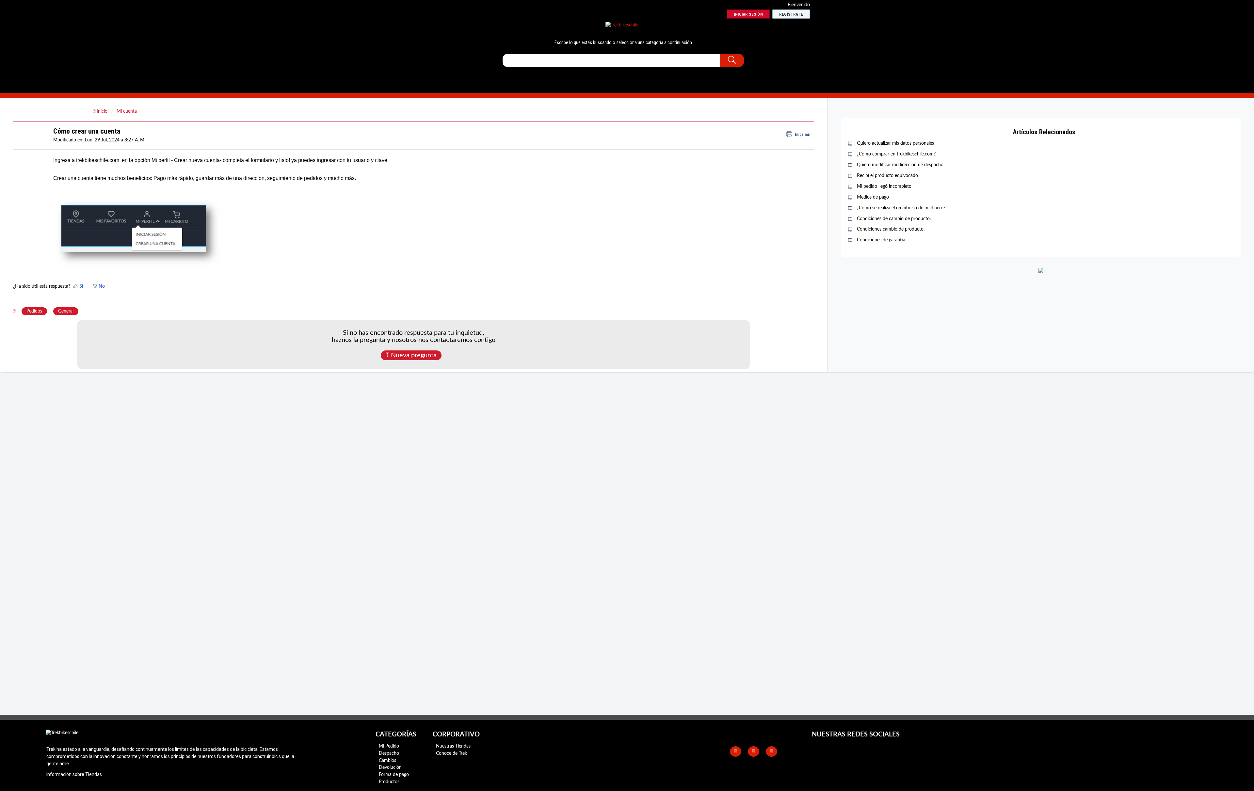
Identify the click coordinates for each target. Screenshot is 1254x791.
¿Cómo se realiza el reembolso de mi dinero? (901, 208)
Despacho (389, 753)
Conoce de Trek (451, 753)
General (65, 311)
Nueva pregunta (413, 355)
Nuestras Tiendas (453, 746)
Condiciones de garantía (881, 240)
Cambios (387, 760)
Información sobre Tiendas (74, 774)
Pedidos (34, 311)
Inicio (102, 111)
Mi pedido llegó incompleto (884, 186)
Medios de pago (873, 197)
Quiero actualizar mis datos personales (895, 143)
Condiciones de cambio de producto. (894, 219)
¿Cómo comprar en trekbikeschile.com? (896, 154)
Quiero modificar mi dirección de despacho (900, 165)
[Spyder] (621, 25)
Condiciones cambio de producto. (890, 229)
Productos (389, 782)
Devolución (390, 767)
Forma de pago (394, 774)
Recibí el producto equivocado (887, 175)
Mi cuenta (127, 111)
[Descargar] (615, 318)
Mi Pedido (389, 746)
